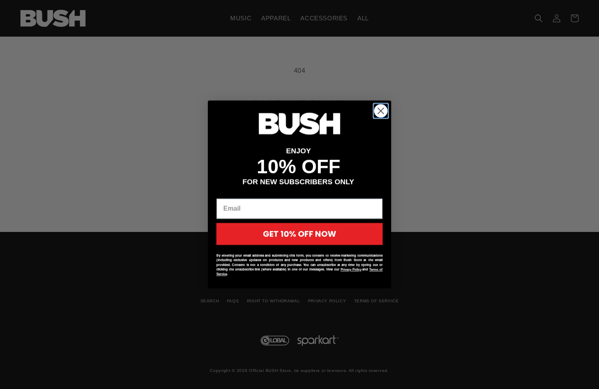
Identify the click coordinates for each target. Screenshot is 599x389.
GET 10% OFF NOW (299, 234)
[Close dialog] (381, 111)
